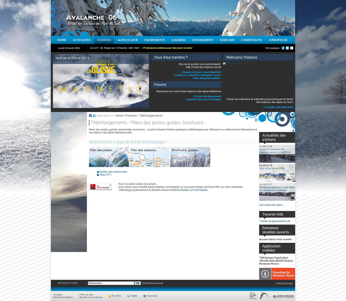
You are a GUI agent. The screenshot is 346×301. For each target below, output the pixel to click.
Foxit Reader (200, 189)
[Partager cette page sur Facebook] (90, 115)
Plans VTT (106, 174)
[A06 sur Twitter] (287, 48)
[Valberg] (253, 299)
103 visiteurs (272, 48)
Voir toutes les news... (271, 204)
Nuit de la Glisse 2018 (272, 168)
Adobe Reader (180, 189)
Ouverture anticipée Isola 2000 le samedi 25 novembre (277, 189)
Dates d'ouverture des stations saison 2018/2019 (275, 151)
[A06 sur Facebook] (283, 48)
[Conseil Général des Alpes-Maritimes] (283, 299)
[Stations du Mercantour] (265, 299)
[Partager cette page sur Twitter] (94, 115)
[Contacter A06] (292, 48)
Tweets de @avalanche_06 (274, 221)
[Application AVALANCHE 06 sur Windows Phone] (277, 278)
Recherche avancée (152, 283)
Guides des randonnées (113, 171)
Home (119, 115)
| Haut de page (284, 283)
